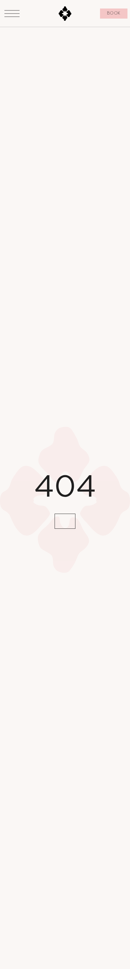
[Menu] (12, 13)
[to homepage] (65, 13)
